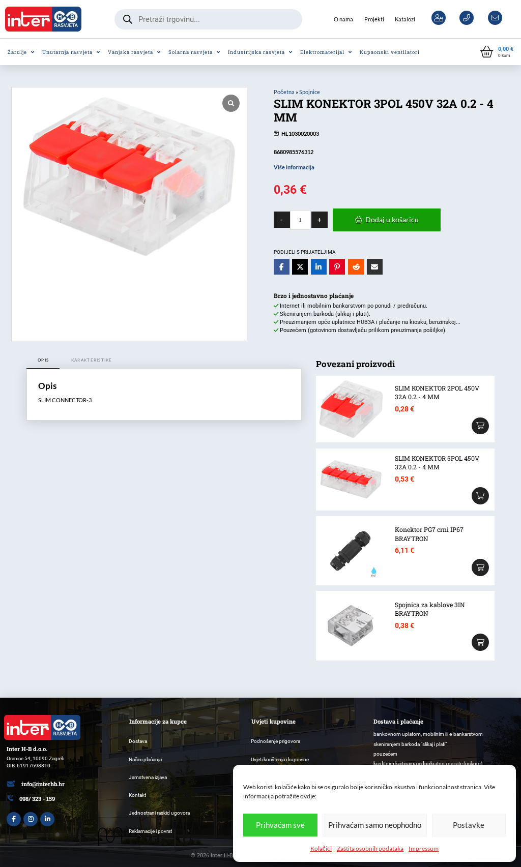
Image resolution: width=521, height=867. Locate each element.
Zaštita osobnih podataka (370, 848)
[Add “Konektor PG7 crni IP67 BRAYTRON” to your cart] (480, 567)
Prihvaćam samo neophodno (374, 824)
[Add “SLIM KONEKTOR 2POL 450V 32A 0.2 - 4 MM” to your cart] (480, 426)
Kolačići (321, 848)
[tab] (43, 360)
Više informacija (294, 167)
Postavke (468, 824)
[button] (497, 52)
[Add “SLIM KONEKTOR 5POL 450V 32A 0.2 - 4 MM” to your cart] (480, 495)
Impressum (424, 848)
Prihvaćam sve (280, 824)
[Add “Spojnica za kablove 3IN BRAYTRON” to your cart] (480, 642)
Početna (284, 91)
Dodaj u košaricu (392, 219)
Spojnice (309, 91)
